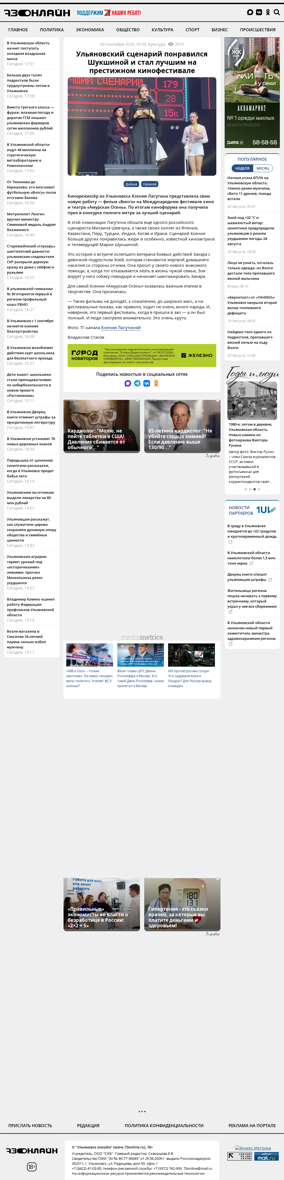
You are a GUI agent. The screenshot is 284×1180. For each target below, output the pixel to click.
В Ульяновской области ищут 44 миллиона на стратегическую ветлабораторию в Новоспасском (28, 155)
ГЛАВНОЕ (18, 29)
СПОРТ (192, 29)
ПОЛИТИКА (52, 29)
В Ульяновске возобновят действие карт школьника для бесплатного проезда (31, 353)
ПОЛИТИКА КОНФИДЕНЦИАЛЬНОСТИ (164, 1125)
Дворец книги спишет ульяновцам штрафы (247, 566)
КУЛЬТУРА (162, 29)
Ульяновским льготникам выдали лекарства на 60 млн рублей (30, 497)
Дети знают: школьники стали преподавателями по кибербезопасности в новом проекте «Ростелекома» (29, 385)
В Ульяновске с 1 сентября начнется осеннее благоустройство (30, 326)
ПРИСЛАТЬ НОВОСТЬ (30, 1125)
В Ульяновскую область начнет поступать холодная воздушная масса (28, 50)
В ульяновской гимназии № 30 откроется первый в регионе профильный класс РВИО (30, 296)
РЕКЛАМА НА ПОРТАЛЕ (252, 1125)
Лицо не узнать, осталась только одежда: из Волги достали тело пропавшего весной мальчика (251, 270)
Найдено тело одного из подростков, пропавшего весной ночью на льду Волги (250, 339)
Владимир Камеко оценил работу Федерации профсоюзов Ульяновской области (31, 607)
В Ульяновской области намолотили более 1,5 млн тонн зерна (251, 547)
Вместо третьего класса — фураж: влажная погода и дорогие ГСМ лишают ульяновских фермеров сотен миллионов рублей (30, 118)
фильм (131, 184)
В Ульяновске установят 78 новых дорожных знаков (31, 441)
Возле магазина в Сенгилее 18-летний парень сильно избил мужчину (26, 639)
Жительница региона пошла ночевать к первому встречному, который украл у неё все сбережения (252, 588)
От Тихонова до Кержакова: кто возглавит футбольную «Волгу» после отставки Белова (31, 189)
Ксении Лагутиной (121, 327)
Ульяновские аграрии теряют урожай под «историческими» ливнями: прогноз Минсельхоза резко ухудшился (27, 569)
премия (149, 184)
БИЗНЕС (220, 29)
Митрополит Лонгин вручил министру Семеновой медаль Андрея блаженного (31, 221)
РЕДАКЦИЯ (88, 1125)
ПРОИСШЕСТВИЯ (258, 29)
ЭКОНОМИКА (90, 29)
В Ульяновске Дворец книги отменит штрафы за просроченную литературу (31, 417)
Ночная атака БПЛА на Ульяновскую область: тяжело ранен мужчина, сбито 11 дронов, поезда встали (249, 188)
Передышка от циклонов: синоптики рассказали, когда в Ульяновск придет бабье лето (30, 468)
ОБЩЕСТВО (128, 29)
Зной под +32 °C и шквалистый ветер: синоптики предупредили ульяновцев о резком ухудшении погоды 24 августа (250, 230)
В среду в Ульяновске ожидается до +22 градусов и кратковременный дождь (252, 520)
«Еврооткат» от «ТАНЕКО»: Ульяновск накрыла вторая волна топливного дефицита (252, 305)
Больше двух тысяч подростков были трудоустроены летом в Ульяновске (28, 83)
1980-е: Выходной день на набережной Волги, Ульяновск (252, 429)
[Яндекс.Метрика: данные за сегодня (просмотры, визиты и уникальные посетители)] (253, 1148)
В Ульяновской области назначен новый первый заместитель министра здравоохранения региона (251, 620)
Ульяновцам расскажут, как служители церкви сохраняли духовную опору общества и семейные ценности (31, 530)
